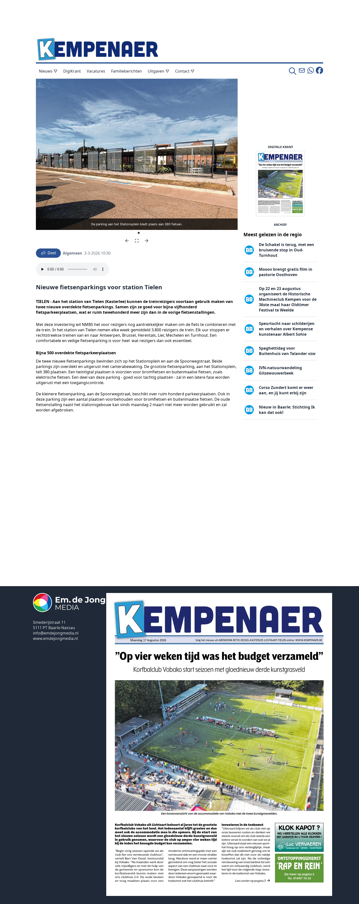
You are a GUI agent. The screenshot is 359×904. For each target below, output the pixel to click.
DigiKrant (72, 71)
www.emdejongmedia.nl (55, 638)
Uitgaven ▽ (158, 71)
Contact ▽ (184, 71)
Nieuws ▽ (48, 71)
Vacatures (96, 71)
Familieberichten (126, 71)
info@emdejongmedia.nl (55, 633)
